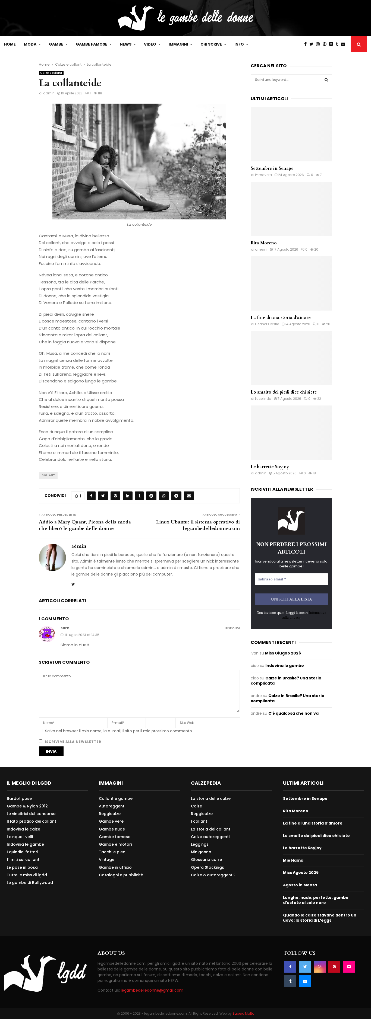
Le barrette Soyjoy (270, 467)
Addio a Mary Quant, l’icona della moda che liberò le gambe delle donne (85, 525)
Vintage (106, 859)
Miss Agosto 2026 (301, 872)
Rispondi (232, 628)
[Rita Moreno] (291, 209)
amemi (261, 249)
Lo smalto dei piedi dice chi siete (284, 392)
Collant (48, 475)
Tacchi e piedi (112, 852)
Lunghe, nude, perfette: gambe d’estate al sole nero (315, 900)
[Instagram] (319, 44)
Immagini (178, 44)
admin (49, 93)
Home (10, 44)
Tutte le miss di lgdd (27, 875)
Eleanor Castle (267, 324)
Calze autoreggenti (210, 836)
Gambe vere (111, 821)
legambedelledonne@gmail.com (152, 990)
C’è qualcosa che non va (293, 713)
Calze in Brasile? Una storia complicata (286, 680)
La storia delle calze (211, 798)
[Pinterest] (326, 44)
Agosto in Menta (300, 885)
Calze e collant (51, 73)
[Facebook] (306, 44)
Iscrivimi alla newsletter (72, 741)
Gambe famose (91, 44)
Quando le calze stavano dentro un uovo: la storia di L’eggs (319, 917)
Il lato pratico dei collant (31, 821)
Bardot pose (19, 798)
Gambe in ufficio (115, 867)
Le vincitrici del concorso (31, 813)
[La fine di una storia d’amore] (291, 283)
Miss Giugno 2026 (283, 653)
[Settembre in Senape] (291, 134)
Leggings (200, 844)
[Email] (344, 44)
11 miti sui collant (23, 859)
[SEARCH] (326, 79)
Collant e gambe (116, 798)
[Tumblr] (338, 44)
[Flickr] (332, 44)
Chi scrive (211, 44)
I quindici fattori (22, 852)
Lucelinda (263, 398)
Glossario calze (206, 859)
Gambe (56, 44)
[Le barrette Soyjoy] (291, 432)
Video (150, 44)
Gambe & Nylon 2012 (27, 806)
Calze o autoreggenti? (213, 874)
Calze (196, 806)
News (125, 44)
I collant (199, 821)
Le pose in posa (22, 867)
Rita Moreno (264, 243)
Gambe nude (112, 829)
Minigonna (201, 852)
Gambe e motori (115, 844)
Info (239, 44)
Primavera (263, 175)
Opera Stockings (207, 867)
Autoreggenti (112, 806)
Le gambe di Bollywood (30, 882)
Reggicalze (110, 813)
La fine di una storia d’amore (281, 318)
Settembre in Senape (272, 168)
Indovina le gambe (284, 665)
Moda (30, 44)
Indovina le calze (23, 829)
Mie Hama (293, 860)
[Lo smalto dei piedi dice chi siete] (291, 358)
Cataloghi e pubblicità (121, 874)
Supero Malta (243, 1013)
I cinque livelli (20, 836)
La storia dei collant (210, 829)
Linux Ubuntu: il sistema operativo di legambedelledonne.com (198, 525)
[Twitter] (312, 44)
